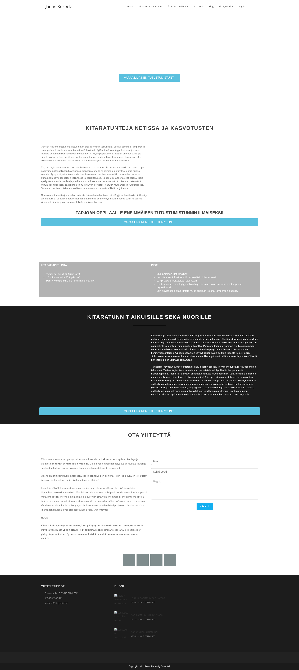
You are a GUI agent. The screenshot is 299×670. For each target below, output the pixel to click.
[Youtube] (143, 560)
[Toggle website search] (252, 6)
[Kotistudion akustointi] (121, 633)
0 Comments (149, 602)
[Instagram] (156, 560)
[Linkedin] (170, 560)
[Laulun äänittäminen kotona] (121, 599)
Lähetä (204, 506)
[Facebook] (129, 560)
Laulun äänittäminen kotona (148, 598)
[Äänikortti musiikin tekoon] (121, 616)
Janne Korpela (59, 6)
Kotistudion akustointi (144, 631)
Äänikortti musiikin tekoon (147, 615)
